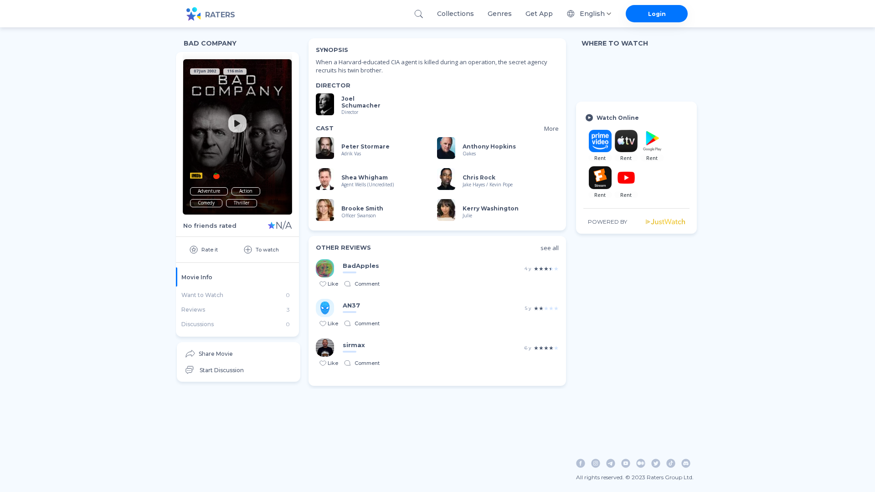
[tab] (237, 277)
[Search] (418, 14)
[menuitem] (238, 354)
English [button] (592, 14)
